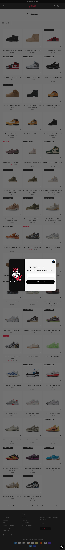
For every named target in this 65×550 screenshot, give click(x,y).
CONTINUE (40, 282)
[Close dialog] (53, 261)
